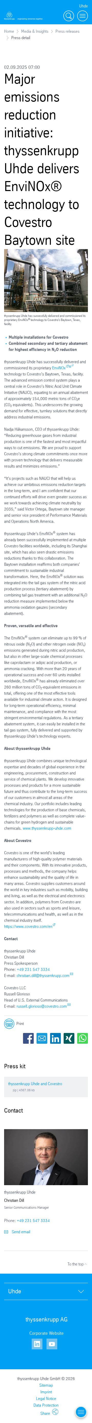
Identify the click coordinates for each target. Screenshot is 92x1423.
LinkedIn (55, 1038)
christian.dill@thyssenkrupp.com (43, 975)
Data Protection (46, 1405)
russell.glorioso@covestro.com (42, 1006)
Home (9, 31)
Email (42, 1038)
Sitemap (46, 1385)
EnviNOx (59, 367)
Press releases (67, 31)
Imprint (46, 1391)
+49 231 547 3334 (33, 969)
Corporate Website (46, 1333)
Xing (69, 1038)
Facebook (28, 1038)
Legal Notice (46, 1398)
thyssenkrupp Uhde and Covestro (35, 1083)
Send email (20, 1231)
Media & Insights (34, 31)
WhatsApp (82, 1038)
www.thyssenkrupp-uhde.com (47, 828)
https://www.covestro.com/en (28, 926)
